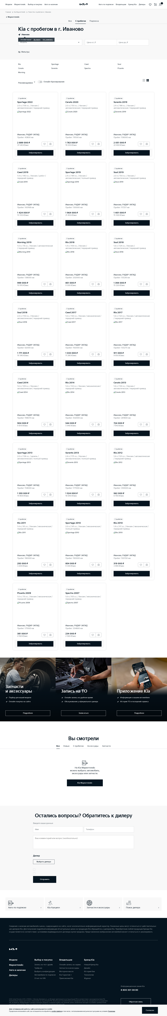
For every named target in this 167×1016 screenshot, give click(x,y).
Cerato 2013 (120, 383)
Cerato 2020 (71, 102)
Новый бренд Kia (91, 965)
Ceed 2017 (70, 312)
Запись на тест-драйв (43, 965)
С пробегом (80, 21)
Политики (111, 1011)
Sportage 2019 (73, 172)
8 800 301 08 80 (129, 990)
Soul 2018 (119, 242)
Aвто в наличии (17, 970)
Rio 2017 (118, 312)
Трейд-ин (38, 968)
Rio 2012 (118, 453)
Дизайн (87, 968)
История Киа (89, 971)
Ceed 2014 (22, 383)
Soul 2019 (119, 172)
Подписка (94, 21)
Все (70, 21)
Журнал (87, 978)
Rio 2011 (21, 523)
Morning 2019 (24, 242)
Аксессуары (92, 746)
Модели (13, 960)
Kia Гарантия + (65, 975)
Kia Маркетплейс (19, 12)
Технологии (89, 975)
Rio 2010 (118, 523)
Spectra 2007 (72, 593)
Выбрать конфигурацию (44, 971)
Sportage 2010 (73, 523)
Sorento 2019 (120, 102)
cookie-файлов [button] (56, 1011)
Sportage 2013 (24, 453)
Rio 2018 (69, 242)
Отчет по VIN (40, 978)
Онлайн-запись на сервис (70, 965)
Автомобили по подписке (45, 975)
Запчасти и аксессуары (69, 968)
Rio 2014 (69, 383)
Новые (66, 746)
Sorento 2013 (72, 453)
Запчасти (106, 746)
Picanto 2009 (24, 593)
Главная (8, 12)
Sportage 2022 (25, 102)
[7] (160, 4)
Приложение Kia (66, 978)
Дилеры (13, 975)
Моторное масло (66, 971)
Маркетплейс (16, 965)
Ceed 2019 (22, 172)
